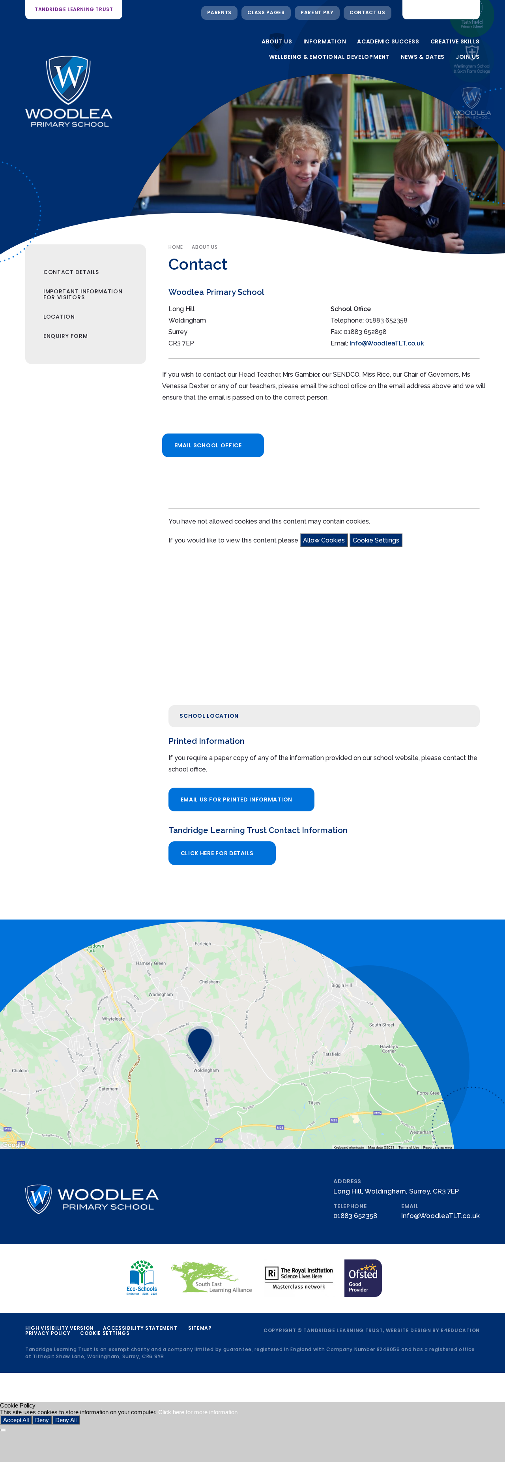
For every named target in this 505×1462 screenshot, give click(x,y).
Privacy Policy (48, 1333)
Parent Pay (317, 12)
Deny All (66, 1420)
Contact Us (367, 12)
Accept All (16, 1420)
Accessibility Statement (140, 1328)
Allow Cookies (324, 540)
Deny (42, 1420)
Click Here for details (217, 853)
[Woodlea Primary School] (471, 105)
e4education (460, 1330)
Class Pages (266, 12)
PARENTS (219, 12)
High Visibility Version (59, 1328)
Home (175, 247)
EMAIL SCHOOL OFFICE (208, 445)
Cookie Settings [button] (105, 1333)
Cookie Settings (376, 540)
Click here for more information (198, 1412)
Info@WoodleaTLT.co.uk (387, 343)
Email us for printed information (236, 799)
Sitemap (200, 1328)
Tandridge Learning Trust (74, 9)
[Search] (468, 9)
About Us (204, 247)
